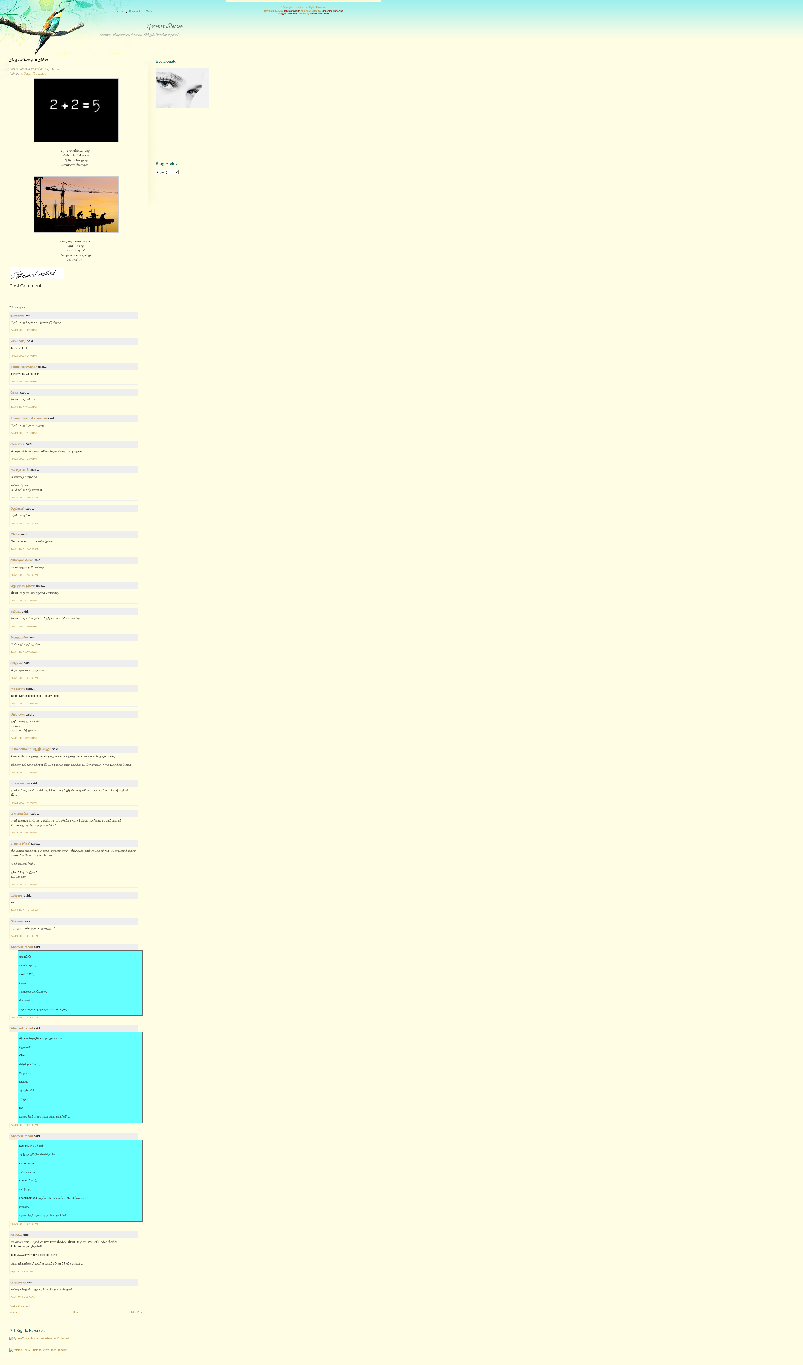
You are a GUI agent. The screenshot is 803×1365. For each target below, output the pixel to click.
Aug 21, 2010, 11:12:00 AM (24, 703)
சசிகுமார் (17, 663)
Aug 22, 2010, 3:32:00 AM (24, 772)
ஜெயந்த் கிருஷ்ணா (23, 585)
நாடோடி (16, 611)
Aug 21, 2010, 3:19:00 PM (24, 738)
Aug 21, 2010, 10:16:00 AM (24, 678)
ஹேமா (15, 392)
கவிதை (25, 73)
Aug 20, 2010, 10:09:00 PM (24, 497)
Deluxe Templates (319, 13)
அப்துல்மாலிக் (19, 637)
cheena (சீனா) (20, 843)
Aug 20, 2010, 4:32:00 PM (24, 330)
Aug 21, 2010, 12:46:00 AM (24, 549)
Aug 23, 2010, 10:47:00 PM (24, 936)
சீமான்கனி (18, 444)
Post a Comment (19, 1306)
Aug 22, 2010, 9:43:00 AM (24, 832)
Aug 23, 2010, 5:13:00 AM (24, 884)
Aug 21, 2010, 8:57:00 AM (24, 652)
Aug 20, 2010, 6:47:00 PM (24, 381)
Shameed (17, 921)
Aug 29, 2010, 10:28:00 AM (24, 1224)
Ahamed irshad (22, 947)
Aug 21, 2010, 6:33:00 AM (24, 600)
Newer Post (16, 1312)
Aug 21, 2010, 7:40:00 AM (24, 626)
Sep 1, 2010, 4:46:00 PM (23, 1297)
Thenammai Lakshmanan (29, 418)
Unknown (18, 714)
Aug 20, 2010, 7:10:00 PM (24, 407)
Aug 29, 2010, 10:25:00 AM (24, 1125)
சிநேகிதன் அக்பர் (22, 560)
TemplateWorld (292, 11)
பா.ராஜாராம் (18, 1282)
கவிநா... (16, 1234)
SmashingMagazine (332, 11)
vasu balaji (18, 341)
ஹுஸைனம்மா (20, 813)
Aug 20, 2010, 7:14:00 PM (24, 433)
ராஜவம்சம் (17, 315)
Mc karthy (18, 688)
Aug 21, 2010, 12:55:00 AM (24, 575)
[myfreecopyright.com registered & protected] (39, 1338)
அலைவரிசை (163, 26)
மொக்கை (39, 73)
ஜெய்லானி (17, 508)
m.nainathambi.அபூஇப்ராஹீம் (31, 749)
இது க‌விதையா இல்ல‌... (30, 59)
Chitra (15, 534)
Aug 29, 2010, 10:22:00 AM (24, 1017)
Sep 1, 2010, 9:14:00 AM (23, 1271)
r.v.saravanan (20, 783)
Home (76, 1312)
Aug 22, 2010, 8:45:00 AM (24, 802)
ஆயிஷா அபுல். (20, 469)
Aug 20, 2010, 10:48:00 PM (24, 523)
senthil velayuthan (24, 366)
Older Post (136, 1312)
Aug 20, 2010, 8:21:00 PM (24, 458)
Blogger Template (287, 13)
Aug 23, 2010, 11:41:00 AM (24, 910)
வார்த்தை (17, 895)
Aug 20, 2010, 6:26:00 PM (24, 355)
